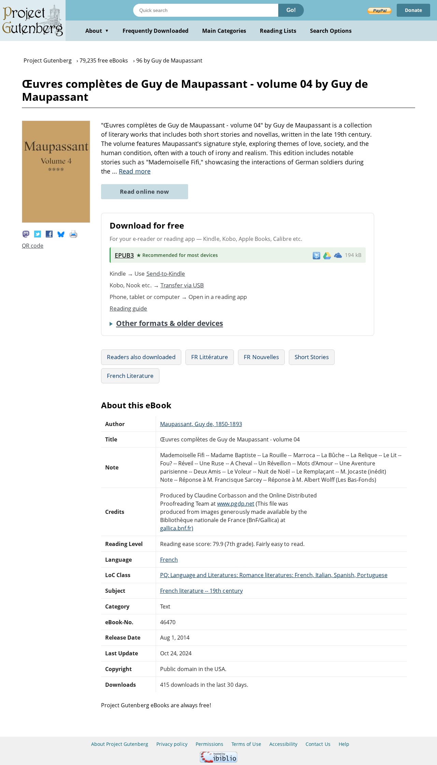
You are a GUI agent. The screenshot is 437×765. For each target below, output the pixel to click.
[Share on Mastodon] (26, 233)
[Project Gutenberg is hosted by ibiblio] (218, 760)
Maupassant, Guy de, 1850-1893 (201, 424)
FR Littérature (209, 357)
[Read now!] (56, 220)
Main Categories (224, 31)
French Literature (130, 376)
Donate (413, 10)
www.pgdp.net (235, 503)
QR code (32, 245)
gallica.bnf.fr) (177, 528)
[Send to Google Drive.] (327, 255)
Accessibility (283, 744)
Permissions (209, 744)
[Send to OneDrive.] (338, 255)
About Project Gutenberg (119, 744)
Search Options (331, 31)
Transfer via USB (182, 285)
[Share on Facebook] (49, 233)
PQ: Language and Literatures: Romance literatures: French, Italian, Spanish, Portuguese (273, 575)
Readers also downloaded (141, 357)
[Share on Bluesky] (61, 233)
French (169, 559)
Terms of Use (246, 744)
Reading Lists (278, 31)
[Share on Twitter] (37, 233)
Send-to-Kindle (165, 273)
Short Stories (312, 357)
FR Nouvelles (261, 357)
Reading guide (128, 308)
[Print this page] (73, 233)
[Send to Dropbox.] (316, 255)
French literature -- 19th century (201, 591)
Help (344, 744)
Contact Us (318, 744)
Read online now (144, 191)
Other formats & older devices (169, 323)
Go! (291, 10)
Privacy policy (171, 744)
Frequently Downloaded (155, 31)
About (97, 31)
